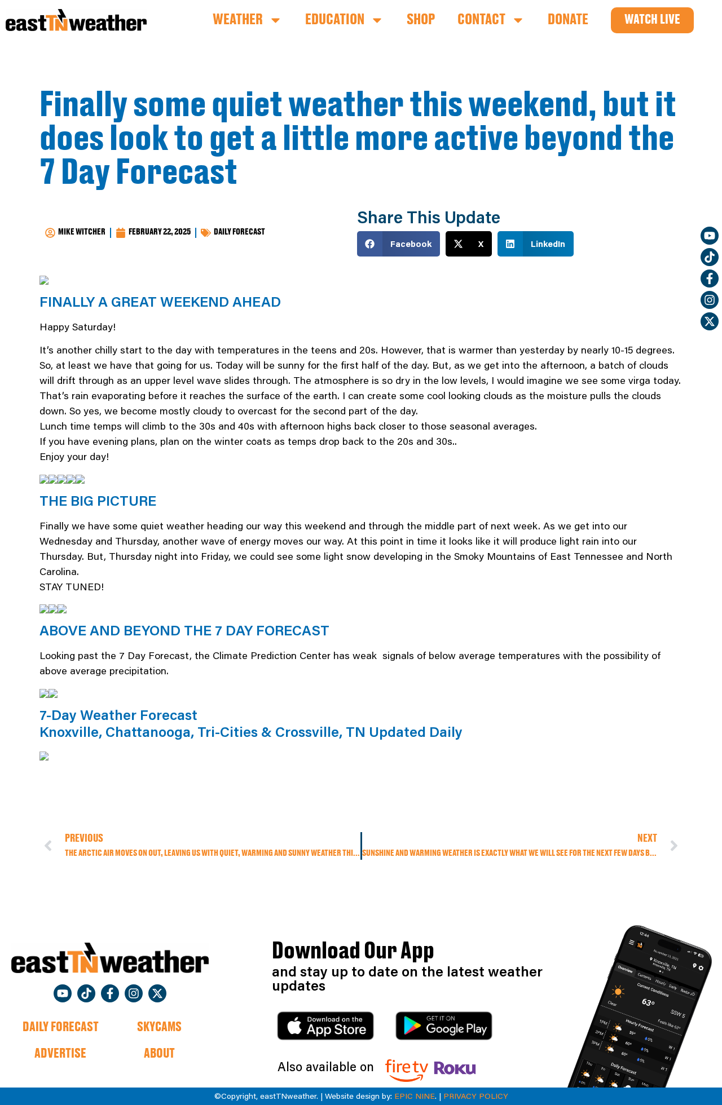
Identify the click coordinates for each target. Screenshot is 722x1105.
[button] (398, 244)
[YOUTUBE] (710, 236)
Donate (568, 20)
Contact (481, 20)
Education (334, 20)
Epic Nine (414, 1096)
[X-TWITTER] (710, 321)
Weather (238, 20)
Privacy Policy (475, 1096)
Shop (421, 20)
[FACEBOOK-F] (710, 278)
